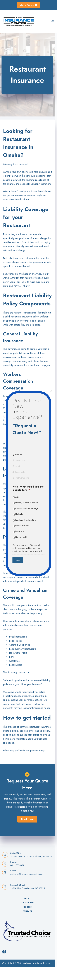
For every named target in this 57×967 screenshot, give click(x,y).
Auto (17, 496)
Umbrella (19, 514)
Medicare (19, 531)
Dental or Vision (22, 525)
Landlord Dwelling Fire (25, 519)
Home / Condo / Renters (26, 502)
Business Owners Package (26, 508)
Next (18, 560)
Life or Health (21, 537)
